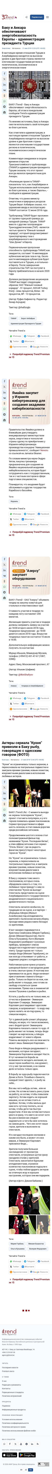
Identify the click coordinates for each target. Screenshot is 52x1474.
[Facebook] (10, 1444)
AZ (26, 1470)
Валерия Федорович (37, 1249)
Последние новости (10, 1368)
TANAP (13, 318)
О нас (4, 1381)
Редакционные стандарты (13, 1392)
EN (21, 1470)
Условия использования (12, 1419)
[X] (15, 1444)
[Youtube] (21, 1444)
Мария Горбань (17, 1244)
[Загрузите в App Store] (9, 1454)
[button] (4, 73)
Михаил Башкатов (36, 1244)
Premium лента (8, 1371)
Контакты (6, 1389)
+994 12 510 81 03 (8, 1352)
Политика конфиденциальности (15, 1423)
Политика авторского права (14, 1427)
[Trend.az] (9, 17)
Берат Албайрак (28, 318)
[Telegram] (26, 1444)
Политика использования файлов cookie (19, 1431)
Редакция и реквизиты (11, 1385)
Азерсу (14, 686)
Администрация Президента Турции (26, 324)
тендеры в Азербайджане (32, 686)
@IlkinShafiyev (25, 674)
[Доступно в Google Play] (27, 1454)
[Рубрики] (47, 17)
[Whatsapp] (4, 1444)
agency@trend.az (8, 1355)
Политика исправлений (11, 1396)
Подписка (6, 1406)
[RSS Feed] (37, 1444)
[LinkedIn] (32, 1444)
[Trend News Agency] (9, 1332)
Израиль (14, 501)
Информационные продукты (14, 1410)
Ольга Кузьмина (17, 1249)
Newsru (44, 450)
